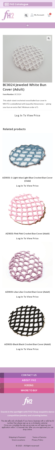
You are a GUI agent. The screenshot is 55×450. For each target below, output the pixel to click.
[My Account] (32, 15)
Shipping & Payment (17, 437)
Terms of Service (39, 437)
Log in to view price (27, 115)
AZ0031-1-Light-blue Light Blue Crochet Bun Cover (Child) (27, 179)
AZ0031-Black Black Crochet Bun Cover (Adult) (27, 344)
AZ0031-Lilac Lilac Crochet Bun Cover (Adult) (27, 292)
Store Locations (18, 440)
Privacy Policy (37, 440)
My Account (39, 15)
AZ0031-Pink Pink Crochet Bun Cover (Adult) (27, 233)
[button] (26, 15)
